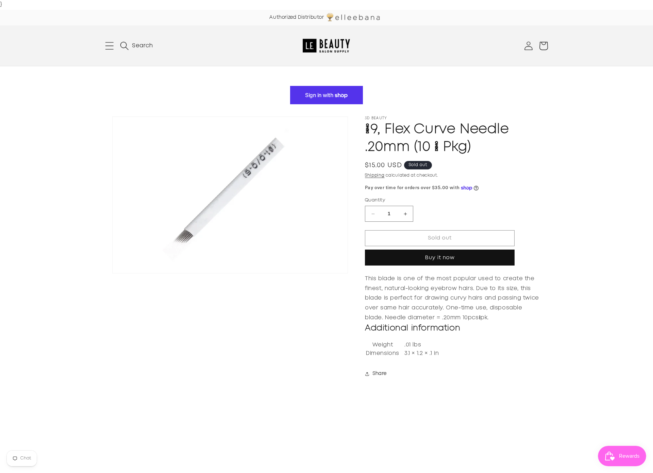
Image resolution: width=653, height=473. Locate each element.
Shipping (375, 175)
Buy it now (440, 257)
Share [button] (380, 374)
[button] (109, 45)
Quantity (375, 200)
